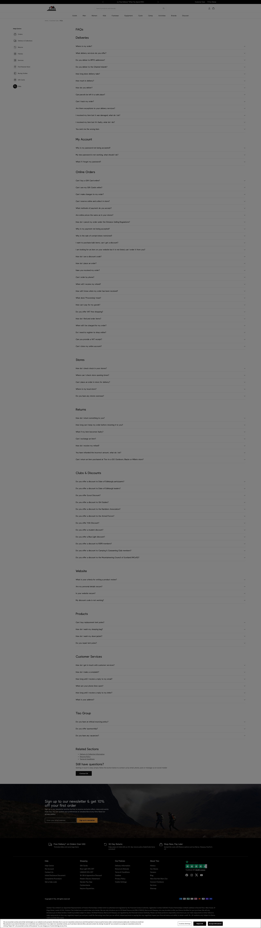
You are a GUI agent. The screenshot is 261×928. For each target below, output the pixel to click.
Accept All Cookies (215, 923)
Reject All (200, 923)
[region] (130, 923)
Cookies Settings (184, 923)
